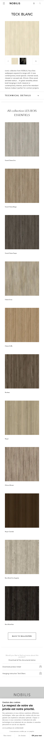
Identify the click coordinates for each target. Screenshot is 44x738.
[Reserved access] (34, 3)
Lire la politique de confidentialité (12, 728)
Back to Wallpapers (22, 636)
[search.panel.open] (40, 3)
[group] (14, 61)
